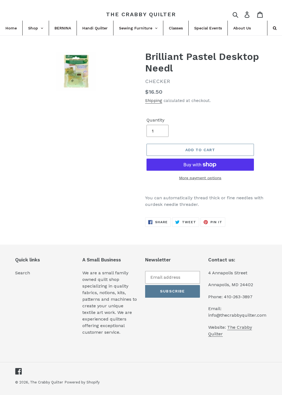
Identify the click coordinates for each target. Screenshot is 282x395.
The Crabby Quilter (141, 14)
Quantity (155, 120)
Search (22, 272)
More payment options (200, 178)
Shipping (153, 100)
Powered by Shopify (82, 382)
